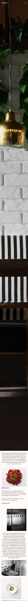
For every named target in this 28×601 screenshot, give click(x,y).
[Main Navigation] (25, 3)
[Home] (4, 3)
